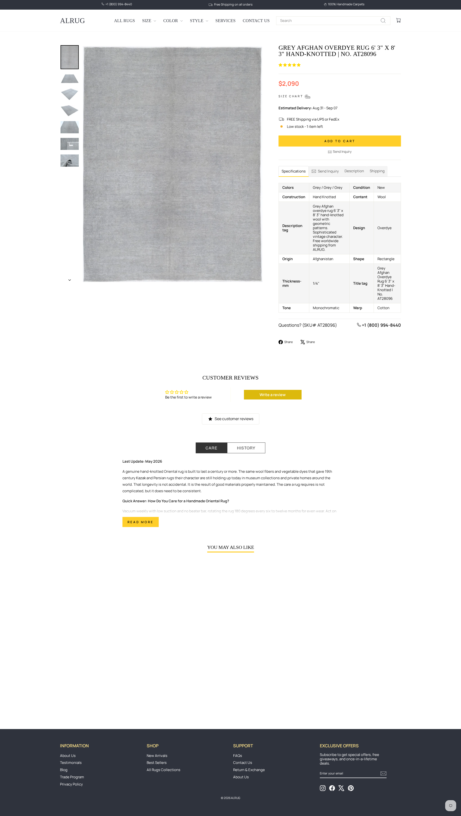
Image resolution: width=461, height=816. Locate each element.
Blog (63, 769)
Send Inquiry (342, 151)
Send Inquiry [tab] (328, 171)
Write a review (273, 394)
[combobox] (333, 20)
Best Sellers (157, 762)
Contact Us (256, 20)
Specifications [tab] (294, 171)
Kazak (141, 477)
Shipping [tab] (377, 170)
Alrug (72, 21)
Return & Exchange (249, 769)
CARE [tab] (212, 448)
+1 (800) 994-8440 (381, 325)
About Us (68, 755)
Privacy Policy (71, 784)
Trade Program (72, 776)
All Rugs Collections (163, 769)
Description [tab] (354, 170)
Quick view (100, 678)
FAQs (237, 755)
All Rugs (124, 20)
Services (225, 20)
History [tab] (246, 448)
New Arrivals (157, 755)
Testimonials (71, 762)
